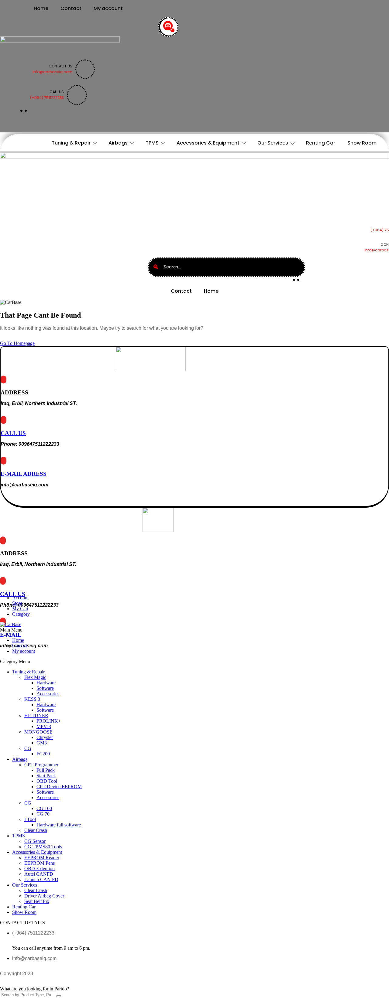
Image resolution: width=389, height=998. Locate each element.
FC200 (43, 753)
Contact (70, 8)
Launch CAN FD (41, 879)
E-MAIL (11, 635)
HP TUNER (36, 715)
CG (27, 748)
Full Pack (45, 770)
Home (41, 8)
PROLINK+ (48, 721)
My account (108, 8)
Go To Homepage (17, 343)
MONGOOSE (38, 731)
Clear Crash (35, 830)
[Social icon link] (21, 111)
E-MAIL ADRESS (23, 474)
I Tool (30, 819)
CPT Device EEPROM (59, 786)
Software (45, 688)
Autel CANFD (38, 874)
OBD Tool (46, 781)
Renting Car (320, 142)
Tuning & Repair (71, 142)
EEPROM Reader (41, 857)
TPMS (152, 142)
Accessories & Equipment (208, 142)
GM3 (41, 742)
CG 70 (43, 813)
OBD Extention (39, 868)
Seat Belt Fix (36, 901)
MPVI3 (43, 726)
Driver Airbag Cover (44, 895)
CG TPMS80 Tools (43, 846)
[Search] (168, 27)
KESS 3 (32, 699)
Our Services (272, 142)
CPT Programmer (41, 764)
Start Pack (46, 775)
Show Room (362, 142)
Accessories (47, 693)
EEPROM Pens (39, 863)
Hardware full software (58, 824)
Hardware (46, 682)
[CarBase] (10, 624)
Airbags (118, 142)
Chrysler (44, 737)
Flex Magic (35, 677)
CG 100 (44, 808)
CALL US (13, 433)
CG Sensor (35, 841)
